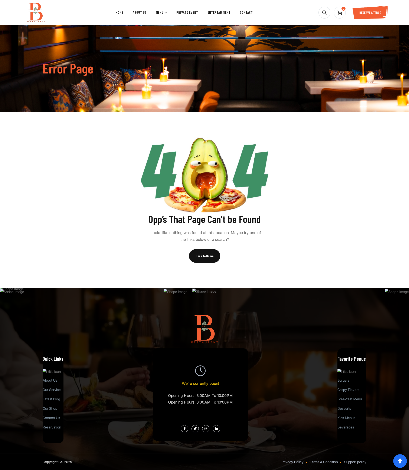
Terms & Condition (324, 462)
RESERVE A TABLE (370, 12)
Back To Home (204, 256)
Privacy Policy (292, 462)
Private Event (187, 12)
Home (119, 12)
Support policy (355, 462)
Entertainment (218, 12)
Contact (246, 12)
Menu (160, 12)
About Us (140, 12)
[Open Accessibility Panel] (400, 461)
